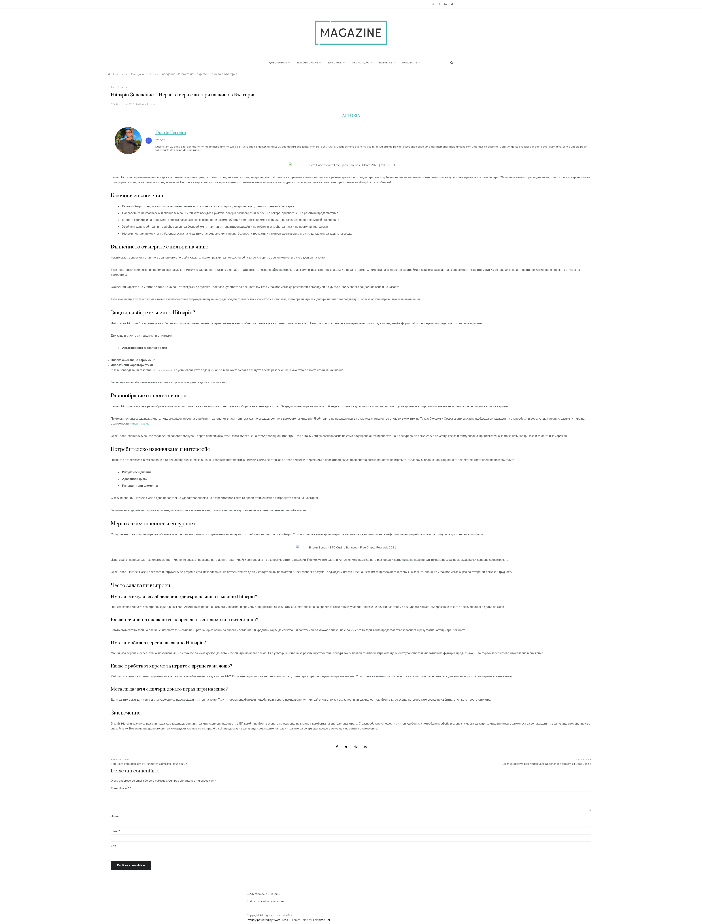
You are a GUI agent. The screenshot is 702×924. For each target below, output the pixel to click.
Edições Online (307, 62)
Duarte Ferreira (147, 104)
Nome (116, 816)
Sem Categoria (120, 87)
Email (115, 831)
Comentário (120, 788)
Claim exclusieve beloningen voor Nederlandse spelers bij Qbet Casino (547, 763)
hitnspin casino (139, 423)
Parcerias (409, 62)
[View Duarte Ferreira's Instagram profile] (149, 140)
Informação (360, 62)
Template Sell (321, 920)
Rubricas (385, 62)
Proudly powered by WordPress (268, 920)
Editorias (335, 62)
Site (113, 846)
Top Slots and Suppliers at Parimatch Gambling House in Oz (149, 763)
